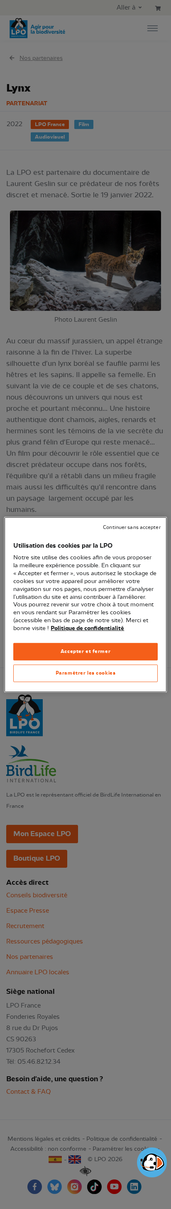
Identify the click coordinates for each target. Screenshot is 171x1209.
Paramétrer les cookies (86, 673)
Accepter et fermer (85, 651)
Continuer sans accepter (131, 527)
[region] (85, 604)
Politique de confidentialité (87, 628)
